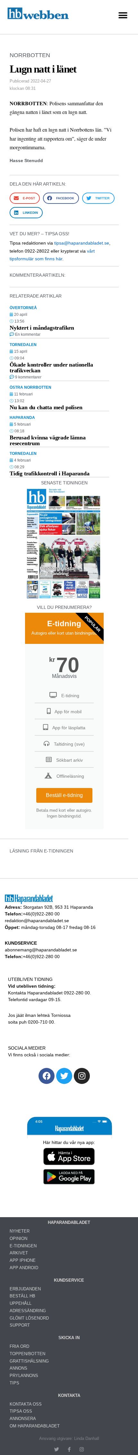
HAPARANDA (22, 417)
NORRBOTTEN (30, 55)
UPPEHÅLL (20, 1303)
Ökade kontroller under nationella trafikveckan (51, 367)
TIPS (14, 1383)
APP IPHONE (23, 1260)
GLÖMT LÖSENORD (29, 1318)
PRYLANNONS (24, 1375)
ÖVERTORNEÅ (23, 308)
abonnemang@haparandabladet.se (41, 949)
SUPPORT (20, 1325)
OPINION (18, 1238)
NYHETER (20, 1231)
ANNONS (18, 1368)
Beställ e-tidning (64, 795)
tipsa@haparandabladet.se (81, 243)
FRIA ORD (19, 1346)
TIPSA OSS (21, 1411)
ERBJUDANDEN (25, 1288)
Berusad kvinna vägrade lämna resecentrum (47, 440)
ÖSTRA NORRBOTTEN (30, 387)
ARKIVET (19, 1253)
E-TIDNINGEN (23, 1245)
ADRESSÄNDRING (28, 1310)
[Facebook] (47, 1076)
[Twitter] (64, 1076)
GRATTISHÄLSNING (29, 1361)
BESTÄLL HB (22, 1296)
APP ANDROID (24, 1267)
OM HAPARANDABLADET (35, 1426)
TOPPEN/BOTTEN (27, 1353)
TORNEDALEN (23, 344)
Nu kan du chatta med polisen (46, 407)
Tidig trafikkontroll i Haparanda (50, 473)
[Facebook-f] (69, 1449)
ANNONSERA (23, 1418)
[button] (123, 15)
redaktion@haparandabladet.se (37, 920)
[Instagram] (82, 1076)
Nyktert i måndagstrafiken (42, 328)
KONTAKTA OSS (26, 1404)
